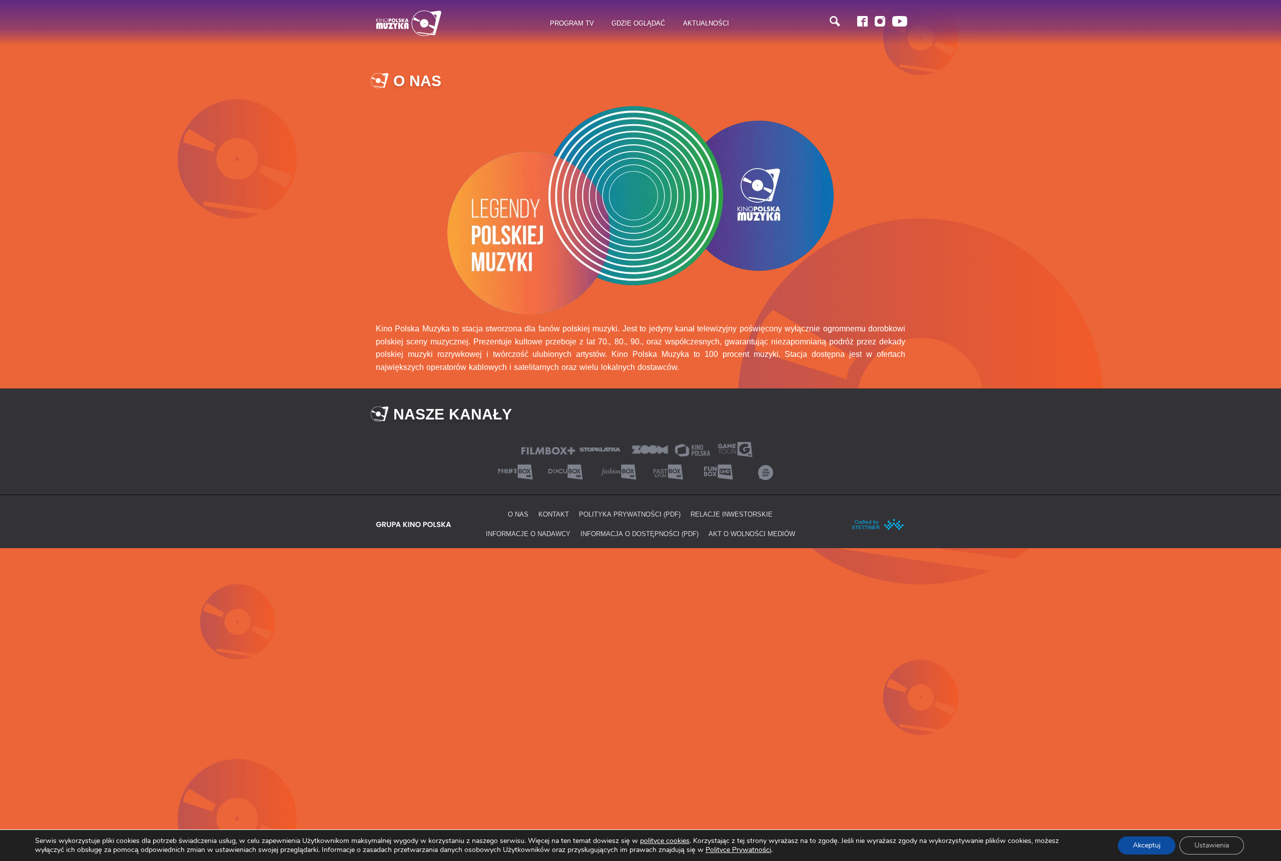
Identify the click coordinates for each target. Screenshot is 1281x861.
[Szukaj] (835, 21)
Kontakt (553, 514)
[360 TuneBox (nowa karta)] (766, 471)
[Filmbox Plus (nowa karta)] (548, 450)
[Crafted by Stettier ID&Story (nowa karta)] (878, 523)
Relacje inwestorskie (732, 514)
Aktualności (706, 23)
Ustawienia (1211, 845)
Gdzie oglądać (638, 23)
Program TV (572, 23)
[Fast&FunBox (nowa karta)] (665, 471)
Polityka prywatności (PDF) (630, 514)
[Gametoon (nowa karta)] (735, 449)
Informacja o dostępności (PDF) (639, 534)
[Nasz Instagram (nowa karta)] (880, 21)
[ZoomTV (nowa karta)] (650, 449)
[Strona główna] (408, 23)
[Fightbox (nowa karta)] (515, 471)
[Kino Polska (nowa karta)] (692, 449)
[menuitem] (572, 23)
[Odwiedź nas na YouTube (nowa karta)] (899, 21)
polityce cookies (665, 840)
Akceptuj (1146, 845)
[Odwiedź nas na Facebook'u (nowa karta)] (862, 21)
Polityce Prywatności (738, 849)
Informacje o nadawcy (528, 534)
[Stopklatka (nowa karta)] (600, 449)
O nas (518, 514)
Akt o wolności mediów (752, 534)
